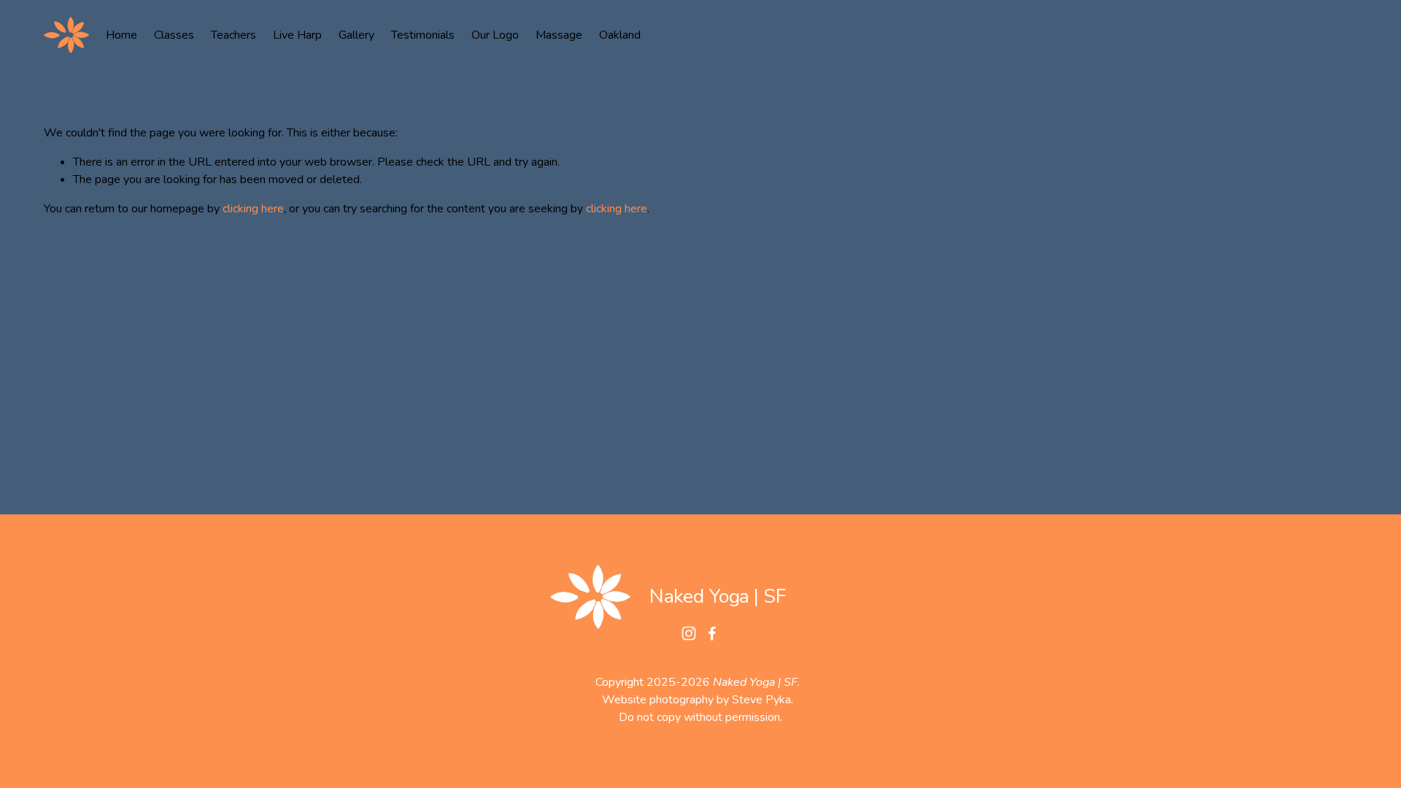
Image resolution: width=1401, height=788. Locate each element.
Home (121, 35)
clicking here (253, 209)
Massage (559, 35)
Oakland (620, 35)
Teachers (233, 35)
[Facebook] (712, 633)
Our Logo (495, 35)
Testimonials (423, 35)
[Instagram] (689, 633)
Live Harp (297, 35)
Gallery (356, 35)
